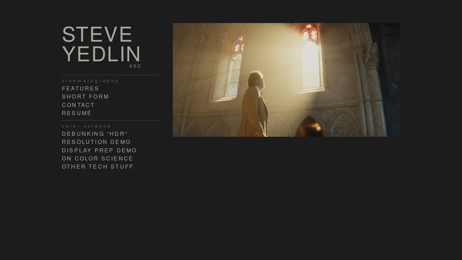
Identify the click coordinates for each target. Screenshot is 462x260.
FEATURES (81, 88)
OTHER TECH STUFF (98, 166)
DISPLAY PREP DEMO (99, 150)
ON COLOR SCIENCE (98, 158)
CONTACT (78, 105)
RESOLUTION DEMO (96, 141)
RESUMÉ (77, 113)
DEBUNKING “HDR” (95, 133)
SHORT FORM (85, 96)
